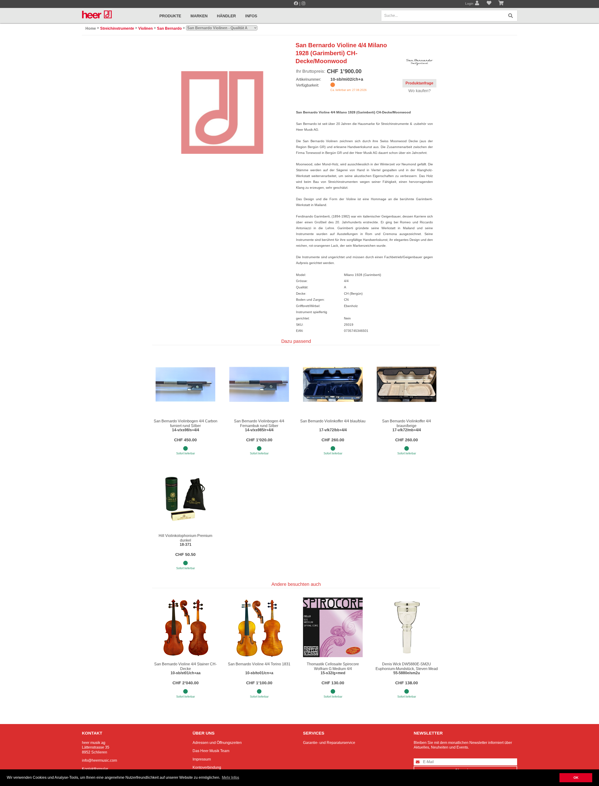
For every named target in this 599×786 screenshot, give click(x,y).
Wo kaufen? (419, 90)
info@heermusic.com (99, 760)
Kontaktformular (95, 769)
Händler (226, 16)
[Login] (477, 3)
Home (90, 28)
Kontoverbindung (207, 767)
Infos (251, 16)
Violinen (145, 28)
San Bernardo (169, 28)
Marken (199, 16)
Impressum (202, 759)
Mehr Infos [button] (230, 777)
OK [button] (575, 777)
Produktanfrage (419, 83)
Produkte (170, 16)
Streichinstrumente (117, 28)
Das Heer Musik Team (211, 751)
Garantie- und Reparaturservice (329, 743)
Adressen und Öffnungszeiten (217, 743)
